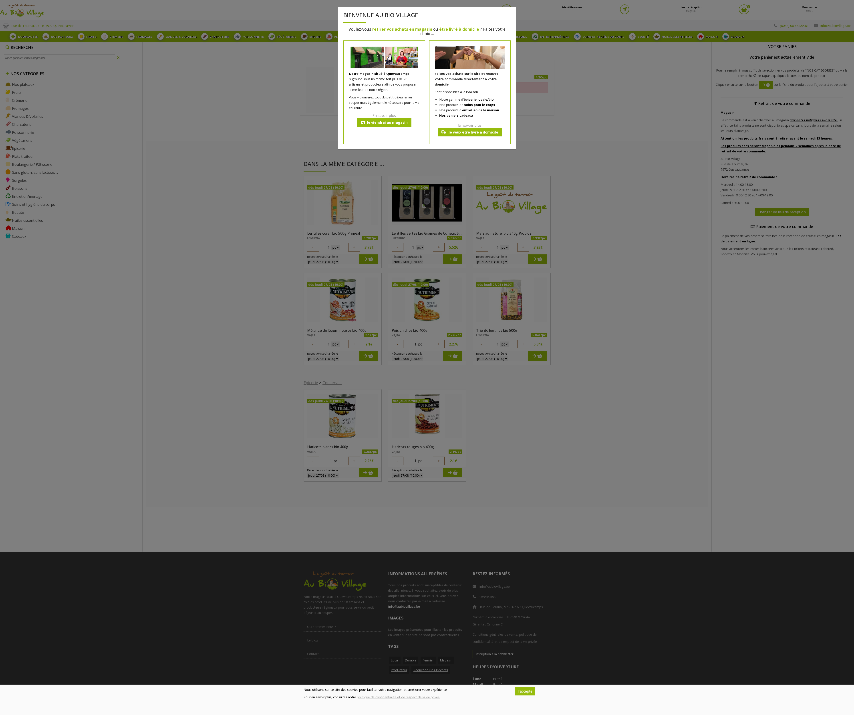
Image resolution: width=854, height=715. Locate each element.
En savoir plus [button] (384, 115)
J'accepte (525, 691)
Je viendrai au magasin (387, 122)
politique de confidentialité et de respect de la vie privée (398, 697)
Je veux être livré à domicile (473, 132)
